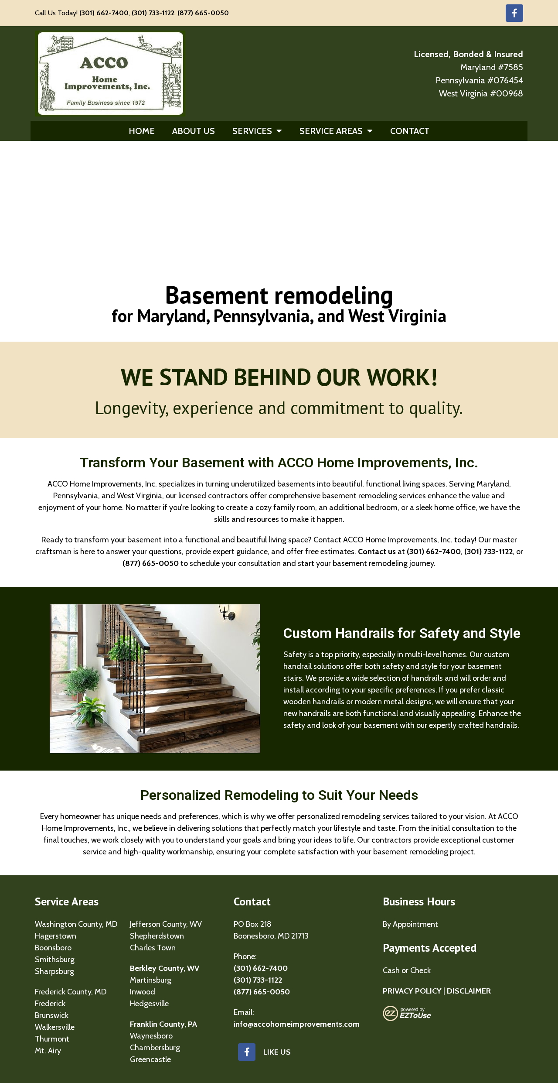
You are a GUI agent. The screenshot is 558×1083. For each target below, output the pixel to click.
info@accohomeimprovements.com (297, 1024)
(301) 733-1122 (153, 13)
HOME (142, 131)
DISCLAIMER (469, 991)
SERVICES (252, 131)
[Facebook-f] (514, 13)
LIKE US (277, 1052)
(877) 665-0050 (203, 13)
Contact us (377, 551)
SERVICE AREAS (331, 131)
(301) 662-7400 (104, 13)
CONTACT (409, 131)
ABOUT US (193, 131)
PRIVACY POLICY (412, 991)
